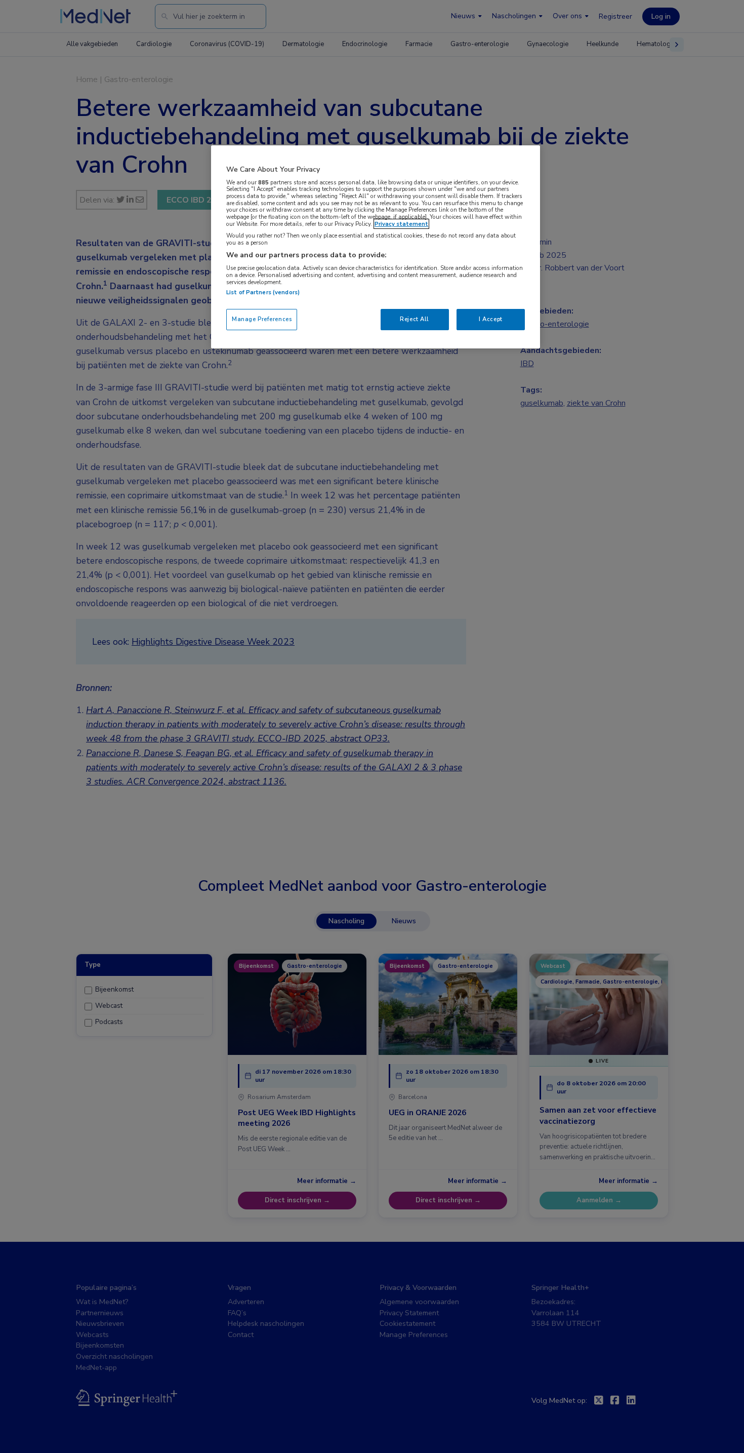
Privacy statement (401, 224)
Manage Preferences (262, 319)
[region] (375, 246)
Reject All (414, 319)
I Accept (491, 319)
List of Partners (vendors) (263, 292)
